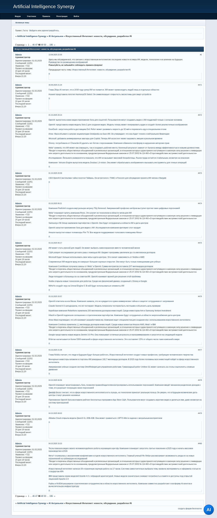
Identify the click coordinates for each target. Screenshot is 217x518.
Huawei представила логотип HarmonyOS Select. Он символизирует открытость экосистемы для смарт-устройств (100, 94)
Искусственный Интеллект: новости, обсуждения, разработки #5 (101, 70)
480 (200, 443)
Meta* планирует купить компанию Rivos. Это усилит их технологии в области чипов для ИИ (90, 213)
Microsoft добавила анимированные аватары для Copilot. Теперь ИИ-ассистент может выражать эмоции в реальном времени (105, 138)
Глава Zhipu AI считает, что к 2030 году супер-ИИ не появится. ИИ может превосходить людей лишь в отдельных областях (104, 90)
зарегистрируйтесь (50, 30)
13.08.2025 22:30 (55, 55)
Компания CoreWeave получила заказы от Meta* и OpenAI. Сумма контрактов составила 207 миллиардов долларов (101, 266)
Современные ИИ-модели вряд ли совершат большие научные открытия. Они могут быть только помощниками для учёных (104, 262)
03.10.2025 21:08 (55, 350)
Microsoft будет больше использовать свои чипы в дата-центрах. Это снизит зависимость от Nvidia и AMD (96, 257)
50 (45, 45)
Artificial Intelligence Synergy (31, 36)
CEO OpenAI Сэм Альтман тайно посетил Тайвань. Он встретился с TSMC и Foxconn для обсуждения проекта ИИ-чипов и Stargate (107, 178)
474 (200, 203)
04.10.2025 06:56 (55, 380)
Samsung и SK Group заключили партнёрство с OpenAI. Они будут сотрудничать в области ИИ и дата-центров (98, 223)
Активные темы (22, 23)
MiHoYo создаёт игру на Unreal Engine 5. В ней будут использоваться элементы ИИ (86, 286)
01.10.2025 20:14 (55, 115)
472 (200, 115)
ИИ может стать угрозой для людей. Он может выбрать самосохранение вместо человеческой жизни (94, 248)
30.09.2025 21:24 (55, 85)
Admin (18, 55)
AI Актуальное (56, 36)
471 (200, 85)
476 (200, 296)
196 (51, 45)
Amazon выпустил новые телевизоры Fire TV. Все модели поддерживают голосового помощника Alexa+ (95, 232)
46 (33, 45)
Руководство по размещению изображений (68, 62)
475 (200, 243)
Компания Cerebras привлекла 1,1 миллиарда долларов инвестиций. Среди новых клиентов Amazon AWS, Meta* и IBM (102, 324)
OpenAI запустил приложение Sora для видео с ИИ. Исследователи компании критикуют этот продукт (95, 228)
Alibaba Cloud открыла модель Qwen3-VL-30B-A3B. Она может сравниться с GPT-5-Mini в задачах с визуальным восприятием (105, 418)
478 (200, 380)
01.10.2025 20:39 (55, 173)
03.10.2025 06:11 (55, 203)
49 (42, 45)
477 (200, 350)
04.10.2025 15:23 (55, 443)
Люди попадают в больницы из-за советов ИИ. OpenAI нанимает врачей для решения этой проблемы (95, 276)
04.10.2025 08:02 (55, 413)
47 (36, 45)
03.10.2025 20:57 (55, 296)
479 (200, 413)
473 (200, 173)
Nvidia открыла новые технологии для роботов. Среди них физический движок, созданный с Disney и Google (98, 281)
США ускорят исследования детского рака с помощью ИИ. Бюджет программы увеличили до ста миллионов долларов (102, 252)
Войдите (33, 30)
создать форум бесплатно (190, 508)
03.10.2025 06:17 (55, 243)
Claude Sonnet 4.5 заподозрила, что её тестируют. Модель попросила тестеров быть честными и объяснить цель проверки (104, 306)
